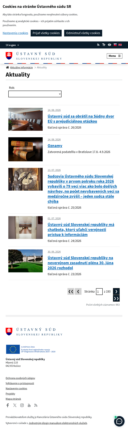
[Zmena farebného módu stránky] (109, 44)
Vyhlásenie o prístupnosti (20, 383)
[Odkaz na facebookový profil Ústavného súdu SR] (8, 404)
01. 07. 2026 (54, 218)
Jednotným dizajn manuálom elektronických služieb (58, 423)
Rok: (11, 88)
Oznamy (55, 145)
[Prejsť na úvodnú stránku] (36, 55)
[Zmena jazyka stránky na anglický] (120, 44)
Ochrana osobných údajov (20, 378)
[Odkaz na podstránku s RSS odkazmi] (98, 44)
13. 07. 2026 (54, 170)
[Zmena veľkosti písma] (103, 44)
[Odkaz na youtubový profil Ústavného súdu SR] (29, 404)
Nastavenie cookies (16, 388)
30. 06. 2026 (54, 251)
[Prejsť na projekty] (64, 349)
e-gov (12, 45)
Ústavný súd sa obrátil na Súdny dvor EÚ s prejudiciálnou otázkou (81, 119)
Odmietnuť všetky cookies (83, 33)
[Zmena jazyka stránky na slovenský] (115, 44)
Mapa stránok (13, 398)
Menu (112, 56)
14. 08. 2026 (54, 110)
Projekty (10, 393)
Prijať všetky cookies (46, 33)
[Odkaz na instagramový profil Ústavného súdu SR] (20, 404)
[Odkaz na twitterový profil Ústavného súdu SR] (13, 404)
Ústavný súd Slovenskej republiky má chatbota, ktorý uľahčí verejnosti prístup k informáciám (81, 229)
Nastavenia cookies (15, 33)
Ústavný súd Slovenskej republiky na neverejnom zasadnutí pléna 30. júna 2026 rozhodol (81, 262)
